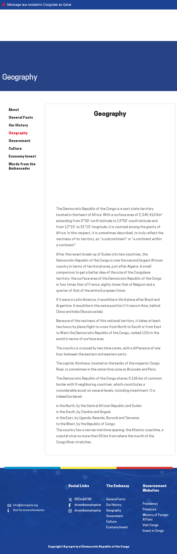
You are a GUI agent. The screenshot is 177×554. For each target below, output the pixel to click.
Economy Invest (22, 156)
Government (19, 141)
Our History (18, 125)
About (14, 110)
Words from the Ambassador (22, 166)
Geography (18, 133)
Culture (15, 149)
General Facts (21, 118)
